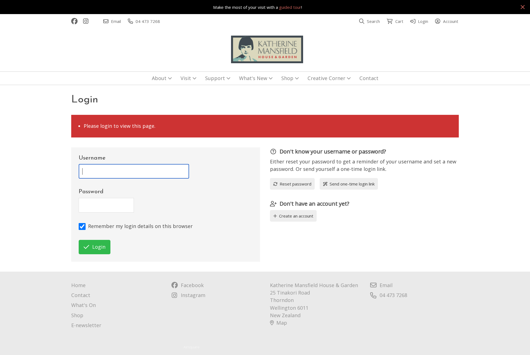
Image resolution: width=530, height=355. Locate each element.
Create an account (296, 216)
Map (281, 322)
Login (98, 246)
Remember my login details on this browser (140, 226)
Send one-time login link (352, 184)
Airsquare (192, 347)
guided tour (290, 7)
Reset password (295, 184)
